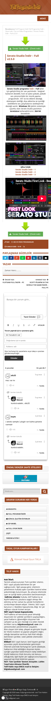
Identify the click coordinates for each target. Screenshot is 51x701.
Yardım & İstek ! (12, 538)
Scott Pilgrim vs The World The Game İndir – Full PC (37, 284)
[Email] (45, 258)
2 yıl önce (38, 416)
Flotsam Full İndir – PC (13, 281)
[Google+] (16, 258)
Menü (43, 18)
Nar (7, 242)
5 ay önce (38, 374)
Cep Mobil (11, 524)
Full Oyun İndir (15, 528)
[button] (5, 698)
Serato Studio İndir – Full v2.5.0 (23, 57)
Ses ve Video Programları (23, 31)
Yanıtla (41, 386)
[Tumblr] (40, 258)
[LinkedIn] (34, 258)
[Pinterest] (28, 258)
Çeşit (8, 533)
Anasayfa (12, 509)
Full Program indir (17, 514)
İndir (31, 88)
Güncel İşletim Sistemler (19, 519)
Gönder (13, 358)
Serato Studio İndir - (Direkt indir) (26, 48)
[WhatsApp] (22, 258)
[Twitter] (5, 258)
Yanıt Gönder (30, 317)
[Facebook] (11, 258)
